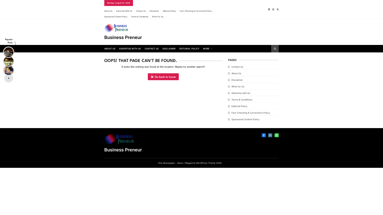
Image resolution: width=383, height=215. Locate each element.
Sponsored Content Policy (115, 17)
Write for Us (157, 17)
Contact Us (141, 11)
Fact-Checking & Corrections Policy (196, 11)
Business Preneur (123, 37)
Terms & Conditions (139, 17)
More (206, 48)
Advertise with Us (124, 11)
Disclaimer (154, 11)
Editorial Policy (169, 11)
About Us (108, 11)
